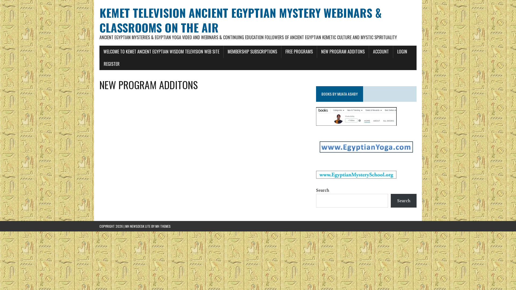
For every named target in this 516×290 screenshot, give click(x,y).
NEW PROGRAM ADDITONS (343, 51)
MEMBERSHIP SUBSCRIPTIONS (252, 51)
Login (402, 51)
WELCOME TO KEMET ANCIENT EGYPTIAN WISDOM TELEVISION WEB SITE (161, 51)
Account (381, 51)
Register (112, 64)
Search (322, 190)
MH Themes (163, 226)
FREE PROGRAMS (299, 51)
